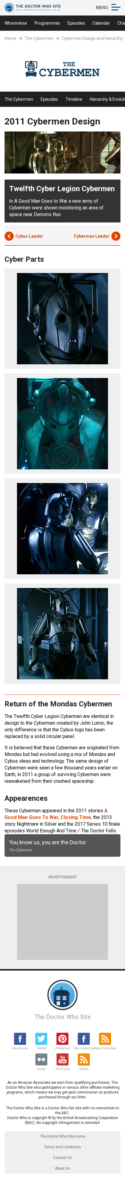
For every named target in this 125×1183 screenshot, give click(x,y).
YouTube (62, 1069)
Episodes (76, 23)
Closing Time (76, 817)
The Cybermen (39, 38)
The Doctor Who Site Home (62, 1136)
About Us (62, 1168)
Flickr (41, 1069)
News (83, 1069)
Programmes (47, 23)
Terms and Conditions (62, 1147)
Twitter (41, 1048)
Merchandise (84, 1048)
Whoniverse (16, 23)
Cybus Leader (29, 236)
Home (10, 38)
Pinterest (62, 1048)
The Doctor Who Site (63, 1016)
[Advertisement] (62, 922)
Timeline (74, 99)
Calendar (101, 23)
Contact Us (62, 1158)
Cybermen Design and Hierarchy (92, 38)
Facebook (20, 1048)
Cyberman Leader (92, 236)
